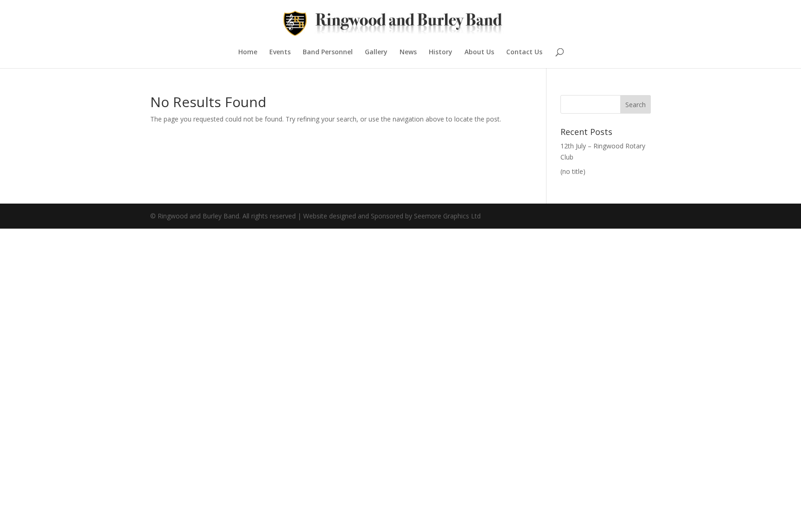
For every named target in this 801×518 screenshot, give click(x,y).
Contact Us (524, 52)
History (440, 52)
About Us (479, 52)
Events (280, 52)
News (408, 52)
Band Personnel (328, 52)
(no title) (572, 171)
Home (247, 52)
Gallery (376, 52)
